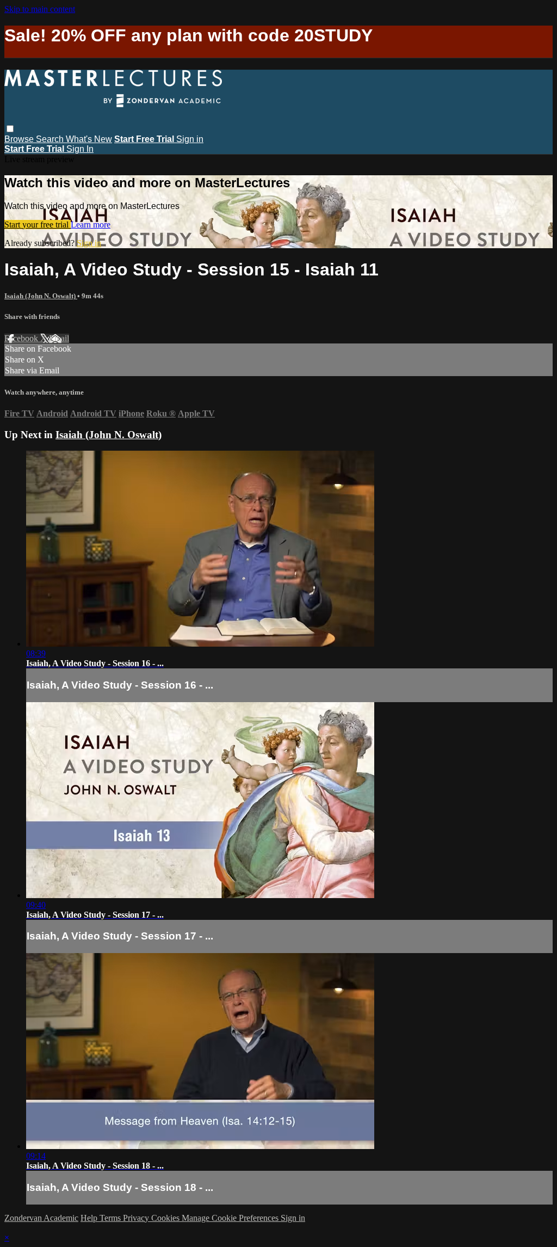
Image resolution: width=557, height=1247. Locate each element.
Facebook (22, 338)
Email (59, 338)
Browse (20, 139)
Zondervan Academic (41, 1218)
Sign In (80, 148)
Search (51, 139)
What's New (89, 139)
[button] (10, 128)
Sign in (189, 139)
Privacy (137, 1218)
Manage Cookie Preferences (231, 1218)
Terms (111, 1218)
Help (90, 1218)
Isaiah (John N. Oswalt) (40, 296)
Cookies (166, 1218)
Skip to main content (39, 9)
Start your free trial (37, 224)
